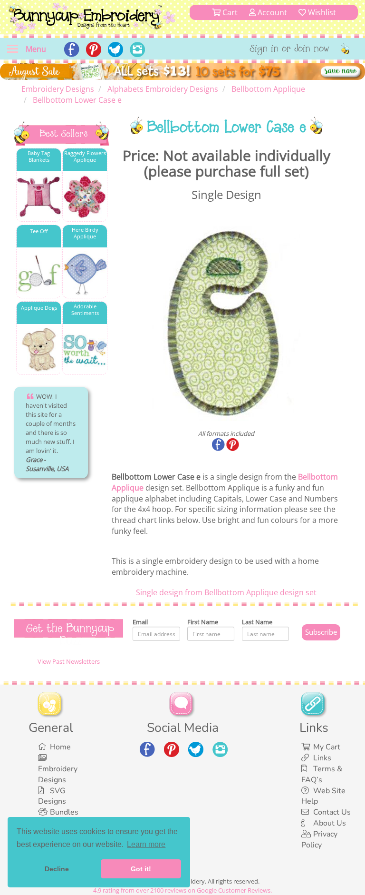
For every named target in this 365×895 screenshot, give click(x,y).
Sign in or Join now (289, 49)
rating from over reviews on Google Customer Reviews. (182, 890)
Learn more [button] (146, 844)
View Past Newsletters (69, 661)
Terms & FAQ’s (321, 774)
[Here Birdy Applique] (85, 273)
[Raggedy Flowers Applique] (85, 197)
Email (140, 622)
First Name (202, 622)
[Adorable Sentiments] (85, 350)
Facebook (219, 445)
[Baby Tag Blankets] (39, 197)
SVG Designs (52, 796)
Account (271, 12)
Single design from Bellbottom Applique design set (226, 592)
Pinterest (233, 445)
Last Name (257, 622)
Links (322, 758)
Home (60, 747)
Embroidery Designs (57, 774)
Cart (229, 12)
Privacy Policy (319, 839)
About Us (329, 823)
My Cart (326, 747)
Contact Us (332, 812)
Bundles (64, 812)
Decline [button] (57, 869)
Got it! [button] (141, 869)
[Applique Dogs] (39, 350)
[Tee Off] (39, 273)
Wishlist (321, 12)
